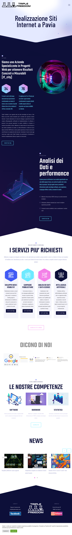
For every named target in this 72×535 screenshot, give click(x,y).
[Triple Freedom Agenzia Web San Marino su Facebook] (15, 515)
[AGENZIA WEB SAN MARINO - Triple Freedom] (16, 5)
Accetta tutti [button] (13, 531)
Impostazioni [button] (5, 531)
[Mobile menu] (69, 4)
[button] (8, 143)
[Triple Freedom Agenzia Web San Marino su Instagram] (56, 515)
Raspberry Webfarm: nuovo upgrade (10, 470)
